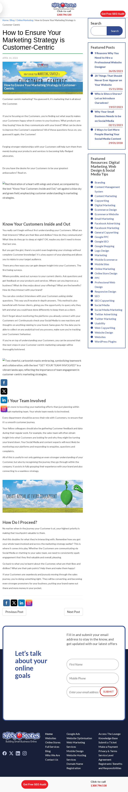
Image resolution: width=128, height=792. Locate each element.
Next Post (73, 612)
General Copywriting (106, 232)
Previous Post (14, 612)
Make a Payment (108, 746)
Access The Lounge (109, 733)
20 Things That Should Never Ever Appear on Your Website (108, 80)
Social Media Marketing (108, 309)
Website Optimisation (79, 738)
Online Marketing (24, 20)
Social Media (102, 305)
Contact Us (51, 759)
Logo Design (102, 250)
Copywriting (102, 200)
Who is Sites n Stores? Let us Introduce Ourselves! (108, 98)
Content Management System (107, 189)
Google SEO (102, 241)
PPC (97, 277)
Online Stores (52, 742)
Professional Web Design (105, 284)
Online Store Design (106, 273)
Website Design (104, 332)
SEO (97, 296)
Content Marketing (106, 195)
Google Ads (73, 733)
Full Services (52, 746)
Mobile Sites (102, 264)
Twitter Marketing (105, 318)
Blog (12, 20)
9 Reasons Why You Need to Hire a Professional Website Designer (108, 59)
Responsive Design (105, 291)
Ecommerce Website (107, 214)
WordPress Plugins (105, 341)
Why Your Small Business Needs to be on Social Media (108, 116)
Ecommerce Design (106, 209)
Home (5, 20)
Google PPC (102, 236)
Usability (100, 323)
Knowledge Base (108, 738)
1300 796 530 (64, 14)
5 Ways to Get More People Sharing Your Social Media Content (108, 134)
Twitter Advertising (106, 314)
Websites (100, 337)
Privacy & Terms (107, 751)
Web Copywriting (105, 327)
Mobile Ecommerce (106, 259)
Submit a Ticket (107, 742)
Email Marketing (104, 218)
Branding (100, 182)
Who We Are (52, 755)
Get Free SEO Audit (113, 13)
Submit (108, 691)
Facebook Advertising (107, 223)
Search (96, 23)
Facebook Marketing (107, 227)
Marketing (101, 255)
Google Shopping (104, 246)
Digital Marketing (105, 205)
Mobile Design (75, 751)
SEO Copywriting (104, 300)
